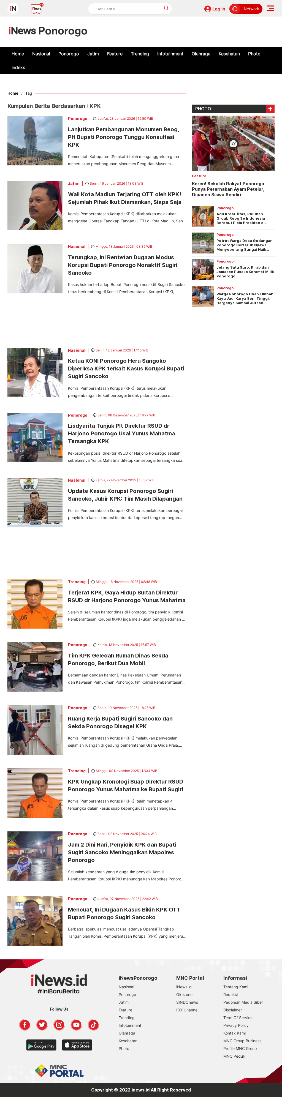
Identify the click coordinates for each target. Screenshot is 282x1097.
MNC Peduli (234, 1056)
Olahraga (201, 53)
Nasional (41, 53)
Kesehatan (229, 53)
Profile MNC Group (240, 1048)
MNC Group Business (242, 1040)
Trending (140, 53)
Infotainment (170, 53)
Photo (254, 53)
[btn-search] (166, 8)
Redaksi (230, 994)
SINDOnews (187, 1002)
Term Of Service (238, 1017)
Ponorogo (68, 53)
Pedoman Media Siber (243, 1002)
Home (18, 53)
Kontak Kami (234, 1033)
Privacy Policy (236, 1025)
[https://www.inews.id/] (48, 31)
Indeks (18, 67)
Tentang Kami (235, 986)
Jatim (93, 53)
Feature (115, 53)
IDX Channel (187, 1010)
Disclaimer (232, 1010)
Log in (218, 9)
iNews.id (184, 986)
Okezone (184, 994)
